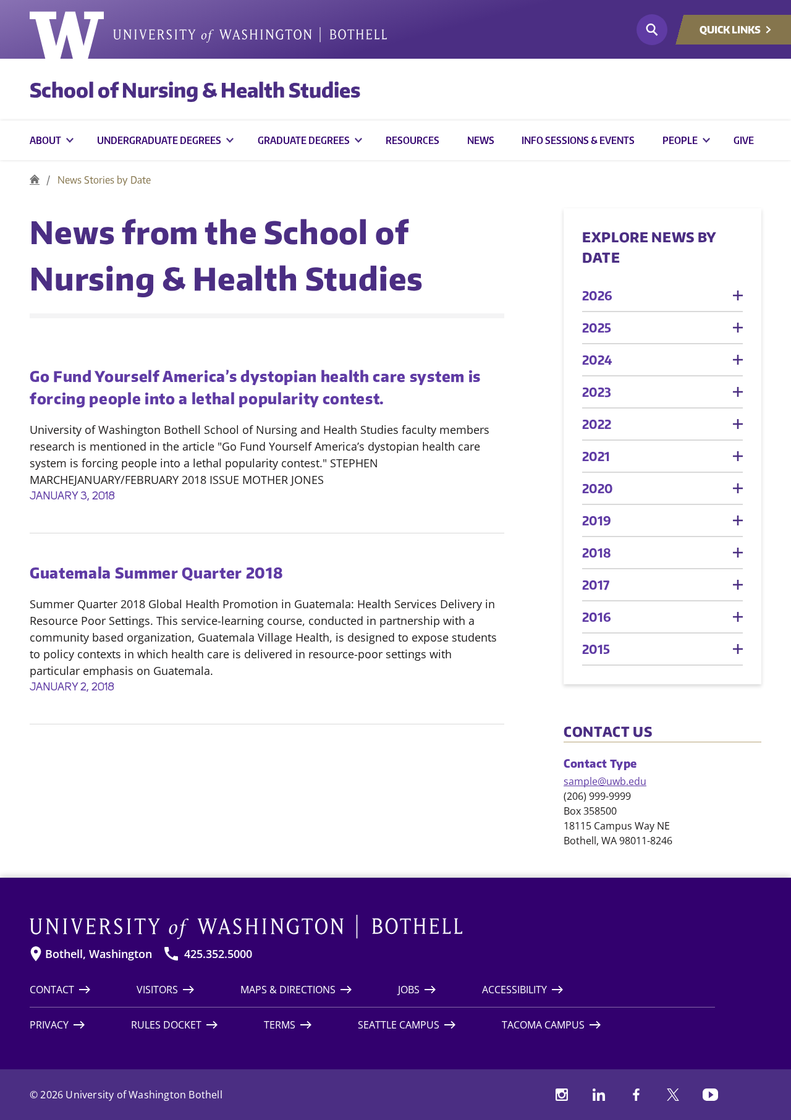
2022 (596, 423)
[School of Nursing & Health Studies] (35, 179)
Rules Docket (166, 1025)
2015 (596, 648)
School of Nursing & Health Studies (195, 89)
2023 (596, 391)
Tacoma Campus (543, 1025)
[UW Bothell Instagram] (561, 1094)
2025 (596, 327)
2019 (596, 520)
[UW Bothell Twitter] (673, 1094)
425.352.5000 (218, 954)
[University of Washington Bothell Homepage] (372, 927)
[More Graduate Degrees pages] (358, 140)
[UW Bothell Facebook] (635, 1094)
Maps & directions (288, 989)
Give (744, 140)
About (45, 140)
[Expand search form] (652, 29)
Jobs (409, 989)
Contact (52, 989)
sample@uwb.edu (605, 781)
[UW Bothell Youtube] (710, 1094)
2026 (597, 295)
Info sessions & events (578, 140)
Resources (412, 140)
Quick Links (730, 29)
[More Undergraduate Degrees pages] (229, 140)
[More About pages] (69, 140)
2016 (596, 616)
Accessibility (514, 989)
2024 (597, 359)
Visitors (157, 989)
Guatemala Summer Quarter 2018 (156, 572)
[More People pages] (706, 140)
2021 (596, 456)
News (480, 140)
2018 (596, 552)
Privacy (49, 1025)
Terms (279, 1025)
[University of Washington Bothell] (208, 35)
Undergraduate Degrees (159, 140)
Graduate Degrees (304, 140)
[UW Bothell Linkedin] (598, 1094)
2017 (595, 584)
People (680, 140)
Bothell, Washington (98, 954)
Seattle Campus (398, 1025)
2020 (597, 488)
